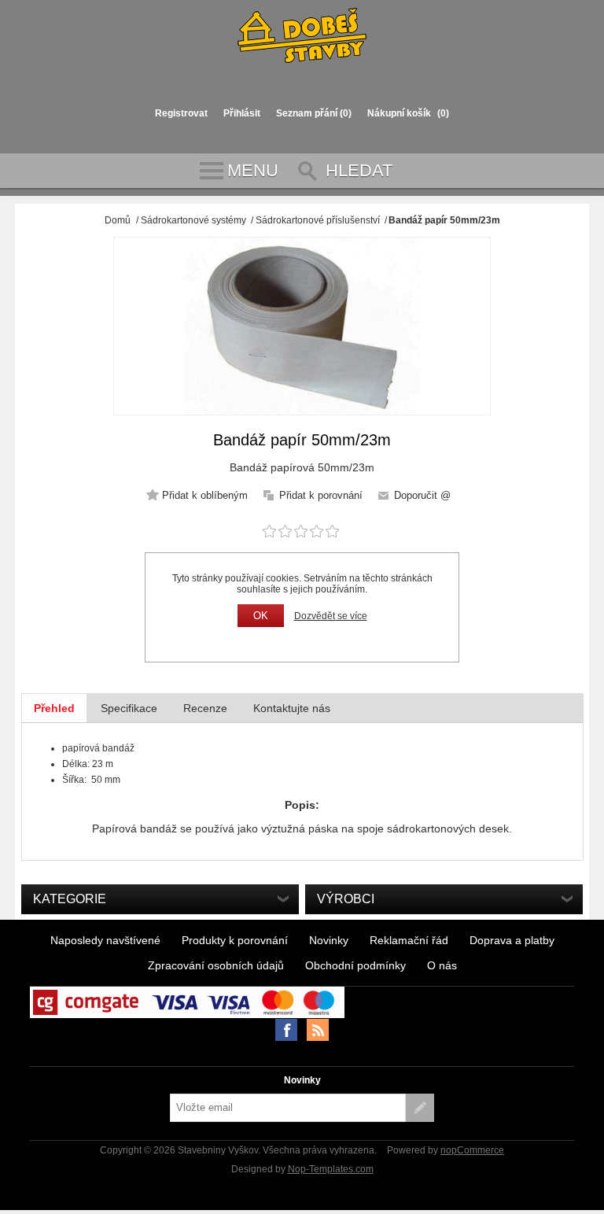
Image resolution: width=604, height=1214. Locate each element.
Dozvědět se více (330, 616)
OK (260, 616)
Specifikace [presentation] (129, 708)
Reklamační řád (409, 940)
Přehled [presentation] (54, 708)
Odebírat (420, 1108)
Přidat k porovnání (321, 495)
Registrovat (181, 113)
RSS (318, 1030)
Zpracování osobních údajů (216, 965)
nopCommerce (472, 1150)
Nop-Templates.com (331, 1169)
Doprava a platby (512, 940)
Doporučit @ (422, 495)
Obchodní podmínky (355, 965)
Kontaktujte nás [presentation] (291, 708)
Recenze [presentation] (205, 708)
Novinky (328, 940)
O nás (442, 965)
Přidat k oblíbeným (205, 495)
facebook (286, 1030)
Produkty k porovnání (235, 940)
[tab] (54, 708)
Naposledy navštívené (105, 940)
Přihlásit (241, 113)
